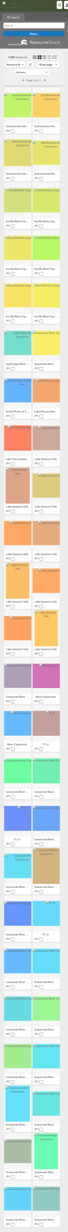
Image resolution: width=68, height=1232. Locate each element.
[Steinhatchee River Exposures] (17, 105)
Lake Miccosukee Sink (47, 411)
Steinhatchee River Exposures (24, 126)
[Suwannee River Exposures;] (17, 866)
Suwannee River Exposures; (23, 886)
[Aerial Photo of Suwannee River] (17, 391)
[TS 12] (46, 723)
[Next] (44, 80)
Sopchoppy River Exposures (23, 363)
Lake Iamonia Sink (46, 459)
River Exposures (46, 696)
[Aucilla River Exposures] (17, 200)
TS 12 (45, 744)
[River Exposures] (46, 676)
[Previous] (23, 80)
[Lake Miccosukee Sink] (46, 391)
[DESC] (30, 64)
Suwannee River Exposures (51, 363)
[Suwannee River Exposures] (46, 343)
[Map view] (54, 57)
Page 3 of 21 (34, 80)
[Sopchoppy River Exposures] (17, 343)
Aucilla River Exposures (20, 221)
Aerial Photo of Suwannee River (25, 411)
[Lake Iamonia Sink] (46, 438)
